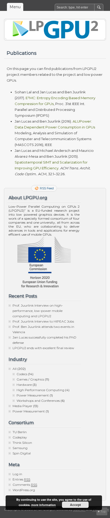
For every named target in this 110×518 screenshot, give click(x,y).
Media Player (22, 406)
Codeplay (20, 437)
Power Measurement (33, 395)
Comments (25, 485)
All (15, 369)
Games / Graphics (30, 379)
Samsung (20, 448)
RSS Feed (47, 188)
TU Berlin (20, 432)
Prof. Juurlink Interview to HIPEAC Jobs (43, 321)
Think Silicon (22, 443)
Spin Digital (22, 453)
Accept (75, 504)
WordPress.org (24, 490)
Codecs (22, 374)
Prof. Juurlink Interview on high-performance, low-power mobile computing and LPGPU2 (38, 310)
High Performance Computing (40, 390)
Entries (21, 479)
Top (103, 511)
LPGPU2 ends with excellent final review (43, 348)
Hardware (24, 385)
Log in (17, 474)
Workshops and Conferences (38, 401)
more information (43, 505)
